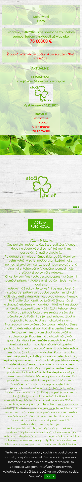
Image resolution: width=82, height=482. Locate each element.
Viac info (35, 476)
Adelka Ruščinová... (40, 224)
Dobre (50, 476)
